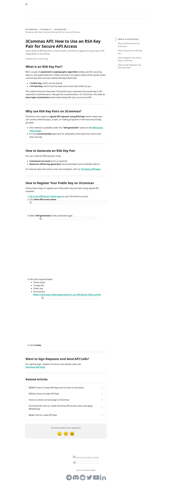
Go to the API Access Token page (45, 196)
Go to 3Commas (108, 4)
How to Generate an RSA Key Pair (130, 52)
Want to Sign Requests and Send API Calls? (129, 66)
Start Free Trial (91, 4)
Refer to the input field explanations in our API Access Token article (67, 294)
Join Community (125, 4)
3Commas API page (90, 169)
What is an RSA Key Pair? (128, 39)
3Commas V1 (45, 29)
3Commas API (60, 29)
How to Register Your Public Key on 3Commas (129, 59)
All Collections (31, 29)
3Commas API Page (35, 367)
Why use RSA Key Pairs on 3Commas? (129, 44)
